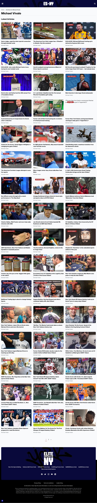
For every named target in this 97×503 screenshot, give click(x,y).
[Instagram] (48, 474)
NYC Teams (71, 334)
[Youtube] (52, 474)
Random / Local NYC (9, 127)
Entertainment (72, 153)
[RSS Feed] (55, 474)
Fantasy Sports (8, 282)
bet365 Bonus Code (83, 467)
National (38, 24)
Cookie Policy (59, 483)
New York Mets (40, 153)
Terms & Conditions (49, 483)
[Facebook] (42, 474)
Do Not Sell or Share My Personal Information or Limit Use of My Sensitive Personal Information (48, 485)
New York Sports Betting (14, 467)
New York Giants (72, 50)
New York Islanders (73, 257)
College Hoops (72, 360)
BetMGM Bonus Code (71, 467)
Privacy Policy (37, 483)
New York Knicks (72, 386)
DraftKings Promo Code (58, 467)
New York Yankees (8, 24)
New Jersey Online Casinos (48, 469)
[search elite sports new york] (95, 3)
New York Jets (7, 50)
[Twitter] (45, 474)
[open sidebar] (2, 3)
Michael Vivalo (4, 45)
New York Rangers (40, 50)
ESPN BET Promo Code (44, 467)
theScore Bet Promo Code (29, 467)
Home (2, 10)
